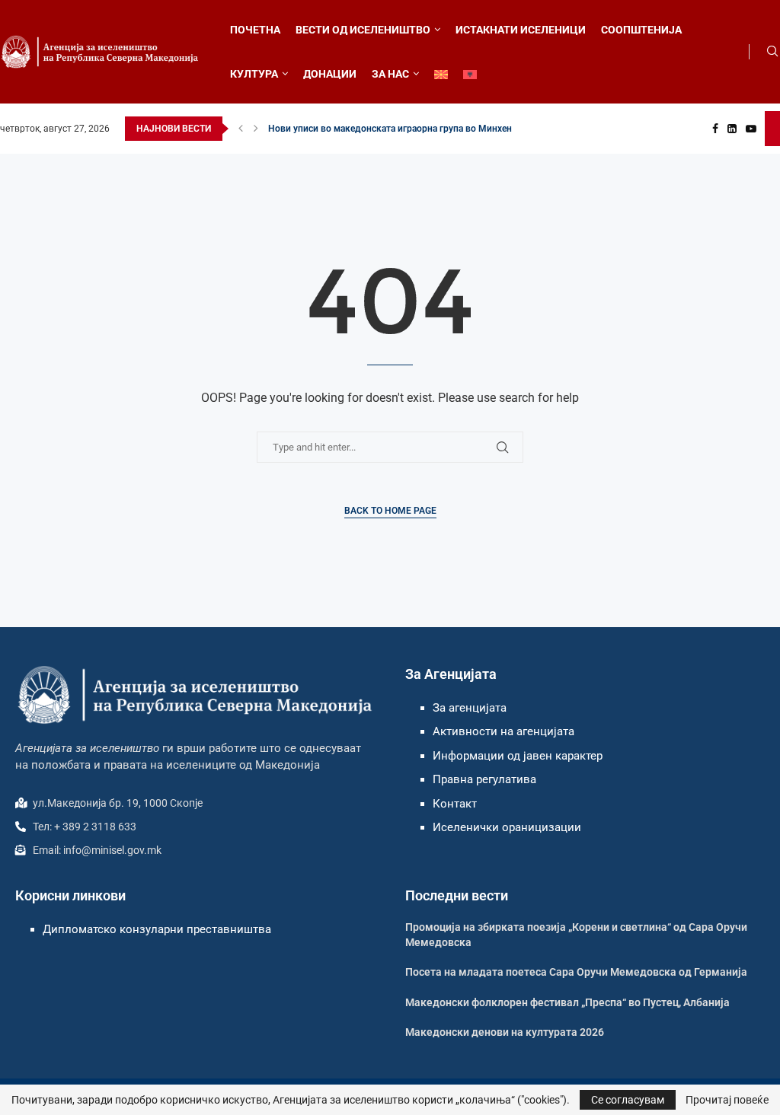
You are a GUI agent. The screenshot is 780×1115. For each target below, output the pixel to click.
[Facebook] (715, 129)
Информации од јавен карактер (518, 756)
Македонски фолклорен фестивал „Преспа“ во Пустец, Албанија (567, 1002)
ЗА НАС (390, 74)
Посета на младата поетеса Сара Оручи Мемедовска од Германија (576, 972)
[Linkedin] (732, 129)
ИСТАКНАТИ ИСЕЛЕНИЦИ (521, 30)
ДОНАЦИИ (329, 74)
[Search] (772, 52)
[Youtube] (751, 129)
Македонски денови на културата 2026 (504, 1032)
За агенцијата (470, 708)
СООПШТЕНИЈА (641, 30)
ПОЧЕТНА (255, 30)
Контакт (455, 804)
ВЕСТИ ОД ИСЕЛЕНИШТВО (363, 30)
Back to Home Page (390, 510)
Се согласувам (627, 1100)
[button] (241, 128)
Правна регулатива (484, 779)
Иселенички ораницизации (507, 827)
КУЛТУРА (254, 74)
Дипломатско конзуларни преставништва (157, 929)
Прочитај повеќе (727, 1099)
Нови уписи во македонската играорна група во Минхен (390, 128)
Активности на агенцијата (503, 731)
